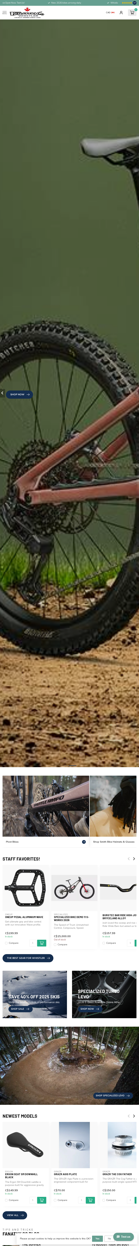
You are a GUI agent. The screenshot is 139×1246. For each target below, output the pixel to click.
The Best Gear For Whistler (26, 958)
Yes (97, 1238)
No (109, 1238)
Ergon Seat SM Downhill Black (21, 1176)
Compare (13, 943)
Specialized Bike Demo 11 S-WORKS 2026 (71, 918)
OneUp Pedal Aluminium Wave (24, 917)
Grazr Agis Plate (65, 1174)
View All (12, 1215)
